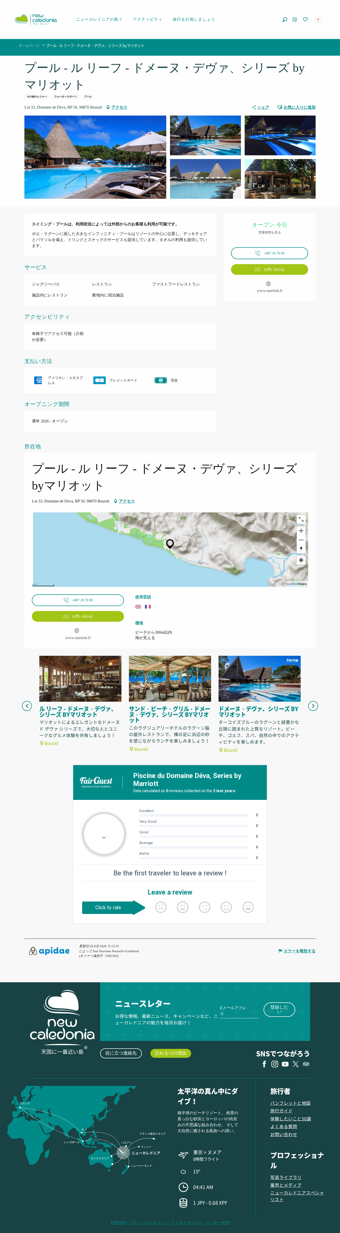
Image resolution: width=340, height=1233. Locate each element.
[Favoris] (305, 19)
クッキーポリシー (187, 1223)
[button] (285, 19)
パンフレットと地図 (290, 1103)
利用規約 (118, 1223)
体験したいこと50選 (290, 1118)
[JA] (318, 19)
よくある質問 (283, 1126)
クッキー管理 (217, 1223)
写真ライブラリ (286, 1177)
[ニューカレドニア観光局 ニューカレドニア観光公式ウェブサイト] (35, 19)
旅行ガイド (281, 1110)
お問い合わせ (283, 1134)
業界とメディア (286, 1185)
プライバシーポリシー (149, 1223)
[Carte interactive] (294, 19)
